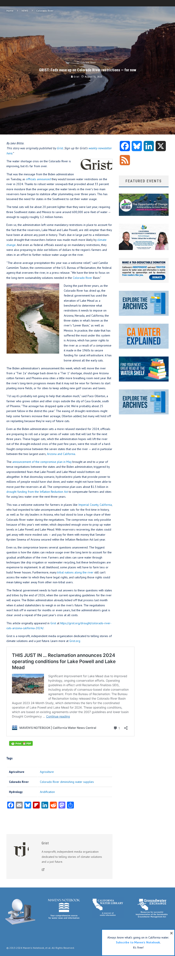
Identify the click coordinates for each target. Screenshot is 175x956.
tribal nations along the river (75, 572)
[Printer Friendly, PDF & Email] (21, 745)
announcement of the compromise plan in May (41, 462)
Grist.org (74, 641)
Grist (76, 76)
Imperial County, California (95, 505)
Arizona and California (61, 454)
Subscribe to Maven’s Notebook (138, 942)
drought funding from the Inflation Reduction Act (37, 492)
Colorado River (88, 62)
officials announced (38, 179)
